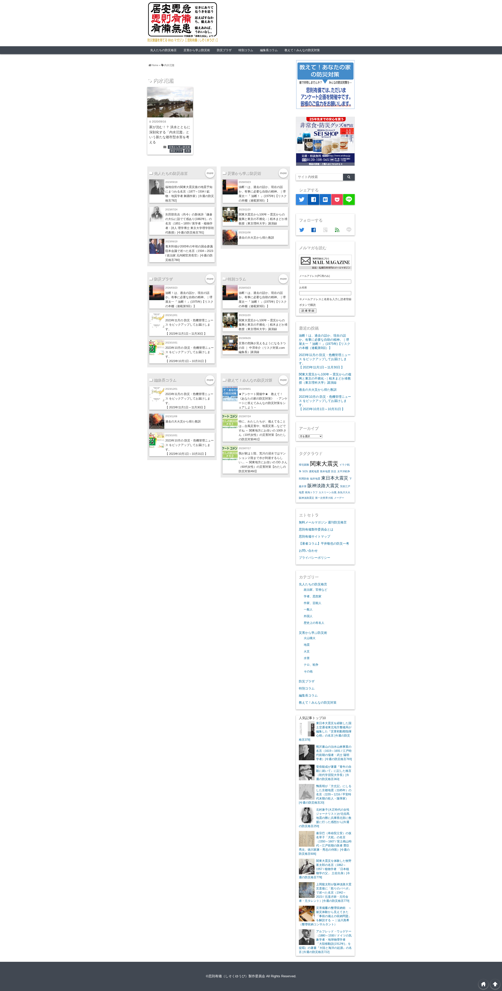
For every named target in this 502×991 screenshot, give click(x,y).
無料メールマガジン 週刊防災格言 (323, 522)
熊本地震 (325, 471)
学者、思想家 (312, 596)
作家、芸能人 (312, 603)
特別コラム (245, 50)
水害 (187, 151)
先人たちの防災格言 (163, 50)
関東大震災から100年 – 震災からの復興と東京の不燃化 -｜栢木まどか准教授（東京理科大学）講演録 (263, 219)
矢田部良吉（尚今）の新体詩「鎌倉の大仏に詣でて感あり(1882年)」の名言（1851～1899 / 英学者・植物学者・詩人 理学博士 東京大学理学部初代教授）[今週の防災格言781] (189, 223)
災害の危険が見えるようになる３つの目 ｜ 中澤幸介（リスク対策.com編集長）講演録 (262, 348)
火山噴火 (310, 638)
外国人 (308, 616)
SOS (305, 471)
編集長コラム (269, 50)
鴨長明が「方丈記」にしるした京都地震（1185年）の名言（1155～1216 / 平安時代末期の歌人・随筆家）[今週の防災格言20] (325, 794)
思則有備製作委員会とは (316, 529)
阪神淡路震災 (306, 497)
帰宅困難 (304, 464)
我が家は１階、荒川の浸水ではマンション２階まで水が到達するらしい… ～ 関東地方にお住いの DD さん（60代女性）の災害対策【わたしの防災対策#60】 (263, 462)
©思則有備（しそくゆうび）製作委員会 (235, 976)
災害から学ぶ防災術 (197, 50)
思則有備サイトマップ (314, 536)
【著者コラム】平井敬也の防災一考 (324, 543)
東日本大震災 (334, 478)
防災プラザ (224, 50)
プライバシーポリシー (314, 557)
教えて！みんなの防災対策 (302, 50)
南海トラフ (311, 492)
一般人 (308, 609)
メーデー (339, 497)
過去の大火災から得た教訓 (256, 237)
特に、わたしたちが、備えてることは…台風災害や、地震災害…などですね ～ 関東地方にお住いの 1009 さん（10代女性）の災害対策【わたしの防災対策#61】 (262, 430)
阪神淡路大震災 (323, 485)
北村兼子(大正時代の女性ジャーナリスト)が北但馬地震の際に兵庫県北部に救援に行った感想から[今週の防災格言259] (325, 818)
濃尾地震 (314, 471)
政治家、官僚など (315, 589)
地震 (307, 644)
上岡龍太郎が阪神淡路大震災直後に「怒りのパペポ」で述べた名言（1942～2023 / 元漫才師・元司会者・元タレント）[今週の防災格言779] (325, 892)
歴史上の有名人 (314, 622)
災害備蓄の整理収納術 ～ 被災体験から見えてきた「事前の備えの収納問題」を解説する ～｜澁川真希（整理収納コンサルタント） (325, 916)
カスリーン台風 (327, 492)
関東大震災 (324, 463)
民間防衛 (304, 478)
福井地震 (315, 478)
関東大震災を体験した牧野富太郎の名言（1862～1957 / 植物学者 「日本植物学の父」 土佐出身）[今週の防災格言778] (325, 869)
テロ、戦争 (311, 664)
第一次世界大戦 (324, 497)
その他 (308, 671)
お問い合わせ (308, 550)
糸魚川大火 (343, 492)
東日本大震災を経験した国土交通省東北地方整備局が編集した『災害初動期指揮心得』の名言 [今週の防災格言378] (325, 731)
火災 (307, 651)
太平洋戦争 (343, 471)
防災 (333, 471)
